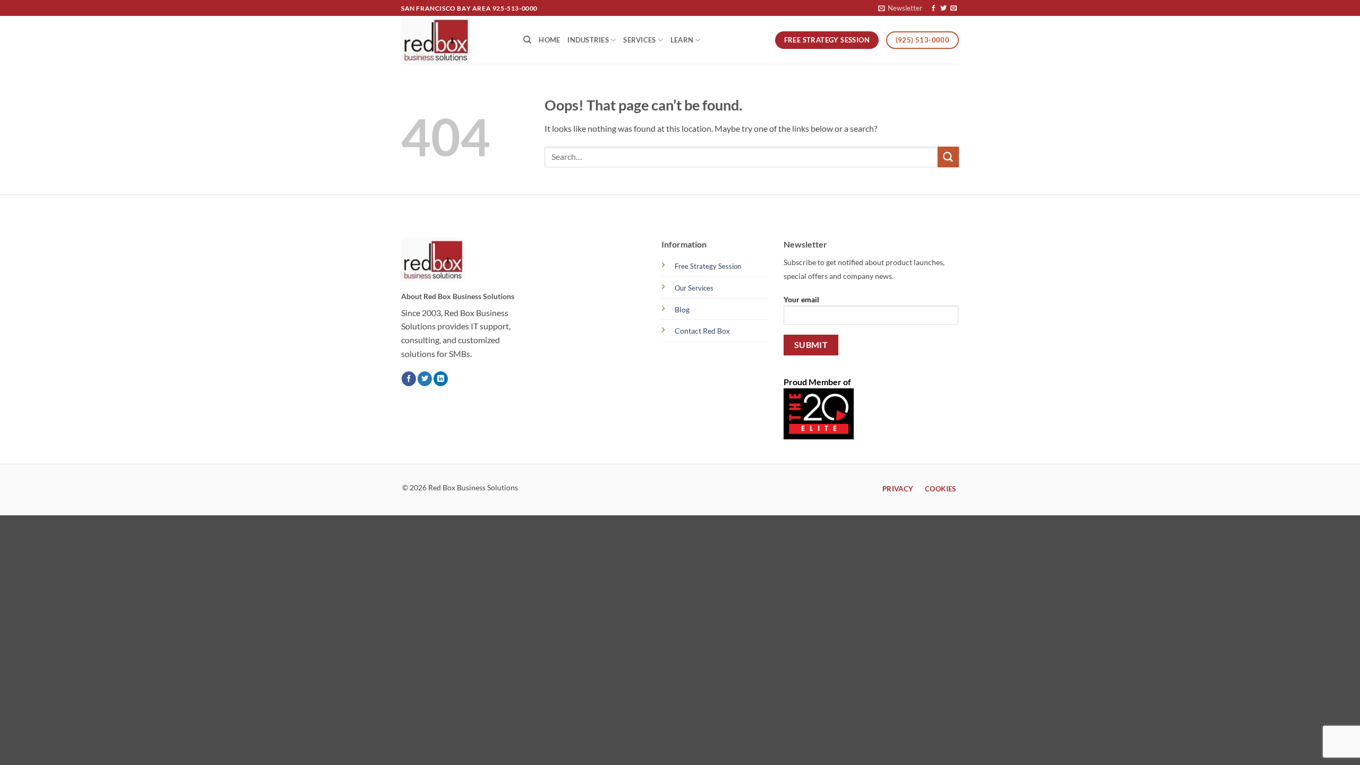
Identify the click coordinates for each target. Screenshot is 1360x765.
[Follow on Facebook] (933, 8)
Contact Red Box (702, 330)
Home (549, 40)
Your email (801, 299)
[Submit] (948, 157)
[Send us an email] (953, 8)
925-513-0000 (515, 8)
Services (639, 40)
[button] (900, 8)
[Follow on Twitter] (943, 8)
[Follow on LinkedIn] (441, 378)
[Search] (527, 40)
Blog (682, 309)
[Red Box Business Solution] (454, 40)
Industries (588, 40)
